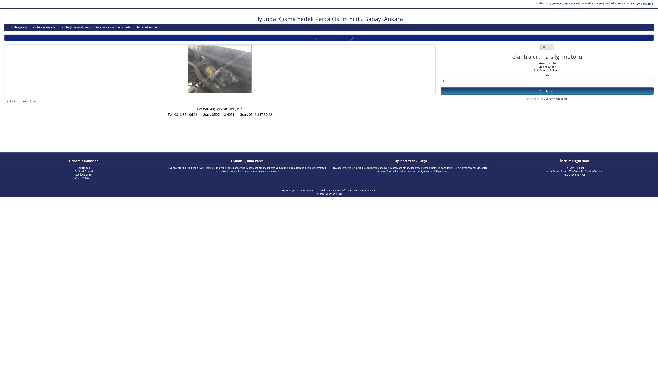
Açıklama (12, 101)
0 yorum (548, 98)
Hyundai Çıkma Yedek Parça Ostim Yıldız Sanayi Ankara (329, 19)
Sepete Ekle (547, 91)
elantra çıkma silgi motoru (334, 37)
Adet (547, 75)
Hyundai (551, 63)
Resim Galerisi (125, 27)
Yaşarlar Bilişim (334, 193)
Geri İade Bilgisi (83, 174)
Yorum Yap (561, 98)
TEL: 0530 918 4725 (642, 4)
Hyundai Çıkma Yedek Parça (75, 27)
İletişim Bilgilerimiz (147, 27)
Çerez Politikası (83, 178)
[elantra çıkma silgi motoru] (220, 69)
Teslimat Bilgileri (84, 171)
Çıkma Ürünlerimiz (104, 27)
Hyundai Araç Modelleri (43, 27)
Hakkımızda (83, 167)
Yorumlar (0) (29, 101)
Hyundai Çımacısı (18, 27)
